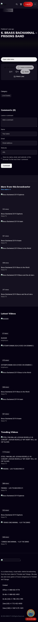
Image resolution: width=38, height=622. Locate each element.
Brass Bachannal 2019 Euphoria (12, 214)
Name (3, 129)
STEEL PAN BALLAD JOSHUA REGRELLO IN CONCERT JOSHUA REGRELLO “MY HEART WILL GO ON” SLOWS (19, 459)
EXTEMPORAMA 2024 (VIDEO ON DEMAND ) (16, 365)
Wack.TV (4, 216)
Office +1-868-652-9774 (11, 590)
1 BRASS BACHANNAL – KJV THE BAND (15, 542)
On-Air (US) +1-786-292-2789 (13, 599)
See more (5, 189)
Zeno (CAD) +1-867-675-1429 (13, 608)
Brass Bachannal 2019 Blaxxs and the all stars (17, 294)
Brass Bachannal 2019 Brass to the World (15, 267)
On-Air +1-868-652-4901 (11, 594)
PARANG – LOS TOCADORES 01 (12, 488)
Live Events (6, 96)
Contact (5, 585)
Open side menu (8, 59)
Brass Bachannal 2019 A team (11, 241)
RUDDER (4, 338)
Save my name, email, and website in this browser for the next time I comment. (17, 158)
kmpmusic (4, 340)
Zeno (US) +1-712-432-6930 (12, 604)
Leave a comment (26, 67)
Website (4, 148)
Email (3, 139)
